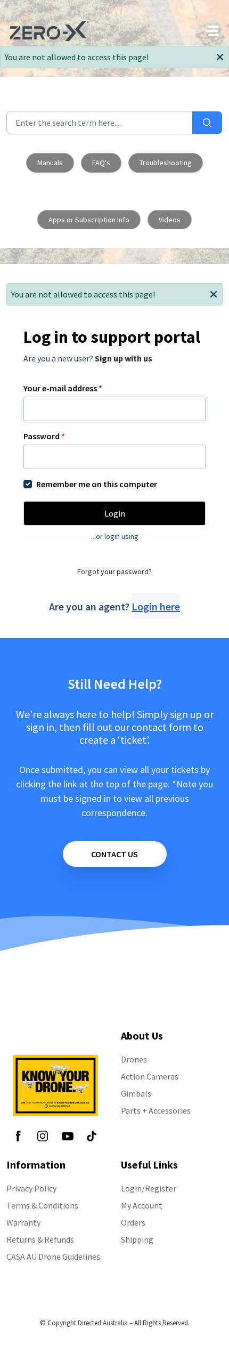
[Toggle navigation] (212, 31)
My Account (141, 1205)
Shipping (137, 1239)
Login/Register (148, 1188)
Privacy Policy (31, 1188)
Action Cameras (149, 1076)
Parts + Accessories (156, 1110)
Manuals (50, 162)
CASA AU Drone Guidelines (53, 1256)
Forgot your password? (114, 571)
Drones (134, 1059)
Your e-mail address (62, 388)
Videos (170, 219)
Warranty (23, 1222)
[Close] (219, 56)
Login (114, 513)
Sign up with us (123, 358)
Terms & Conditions (42, 1205)
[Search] (207, 122)
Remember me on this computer (96, 484)
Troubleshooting (166, 162)
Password (44, 436)
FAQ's (101, 162)
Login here (156, 606)
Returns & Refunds (40, 1239)
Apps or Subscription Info (88, 219)
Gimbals (136, 1093)
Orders (133, 1222)
